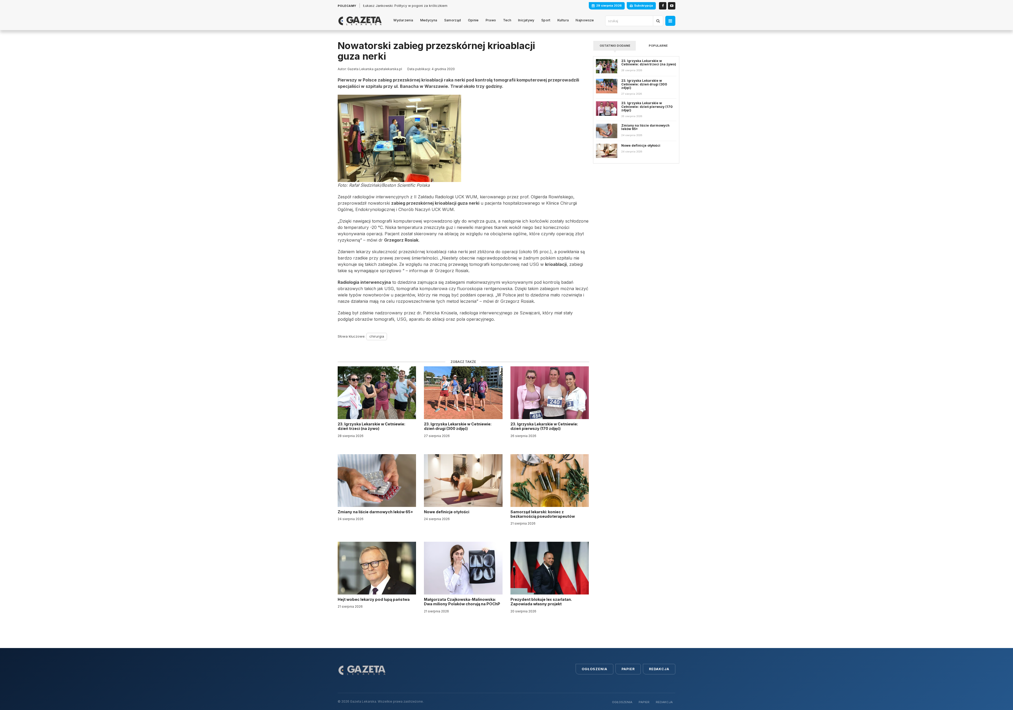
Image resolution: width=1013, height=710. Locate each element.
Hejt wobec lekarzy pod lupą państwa (374, 599)
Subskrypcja (643, 5)
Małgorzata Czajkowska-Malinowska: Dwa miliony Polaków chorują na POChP (462, 601)
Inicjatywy (526, 20)
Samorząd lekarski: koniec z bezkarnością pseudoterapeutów (543, 514)
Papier (628, 669)
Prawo (491, 20)
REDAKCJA (664, 702)
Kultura (563, 20)
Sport (546, 20)
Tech (507, 20)
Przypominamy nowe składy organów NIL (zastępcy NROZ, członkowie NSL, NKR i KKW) (434, 6)
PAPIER (644, 702)
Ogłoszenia (594, 669)
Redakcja (659, 669)
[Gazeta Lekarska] (360, 21)
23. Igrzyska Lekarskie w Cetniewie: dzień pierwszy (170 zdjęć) (544, 426)
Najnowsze (585, 20)
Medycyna (428, 20)
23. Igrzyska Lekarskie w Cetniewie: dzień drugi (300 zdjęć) (457, 426)
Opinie (473, 20)
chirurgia (376, 336)
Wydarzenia (403, 20)
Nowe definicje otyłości (447, 512)
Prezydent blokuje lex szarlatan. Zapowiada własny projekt (541, 601)
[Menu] (670, 21)
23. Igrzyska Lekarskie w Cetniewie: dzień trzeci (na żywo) (371, 426)
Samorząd (452, 20)
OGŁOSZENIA (622, 702)
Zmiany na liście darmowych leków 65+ (376, 512)
